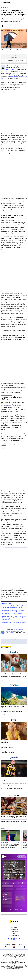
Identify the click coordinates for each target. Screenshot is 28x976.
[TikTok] (19, 939)
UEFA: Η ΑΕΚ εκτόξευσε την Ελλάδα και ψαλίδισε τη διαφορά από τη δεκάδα (12, 789)
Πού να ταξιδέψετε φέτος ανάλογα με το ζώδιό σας (12, 711)
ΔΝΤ (22, 642)
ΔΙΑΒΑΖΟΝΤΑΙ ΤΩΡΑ (6, 603)
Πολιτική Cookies (14, 931)
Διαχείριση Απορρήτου (14, 935)
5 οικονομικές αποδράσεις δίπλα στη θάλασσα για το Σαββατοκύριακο (12, 707)
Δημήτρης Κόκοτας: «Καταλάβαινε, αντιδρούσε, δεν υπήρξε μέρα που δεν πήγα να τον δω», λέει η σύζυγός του (14, 617)
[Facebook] (11, 939)
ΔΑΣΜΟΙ (17, 642)
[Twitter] (16, 939)
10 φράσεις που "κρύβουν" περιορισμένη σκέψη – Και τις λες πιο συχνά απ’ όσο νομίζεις (13, 752)
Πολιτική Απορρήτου (14, 929)
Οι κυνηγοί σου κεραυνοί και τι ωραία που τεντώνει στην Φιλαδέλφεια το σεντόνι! (13, 779)
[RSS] (8, 939)
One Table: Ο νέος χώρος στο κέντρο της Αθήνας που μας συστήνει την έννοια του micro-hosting (13, 817)
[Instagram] (14, 939)
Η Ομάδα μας (14, 933)
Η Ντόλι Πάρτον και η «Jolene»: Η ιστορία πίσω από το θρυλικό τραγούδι (13, 742)
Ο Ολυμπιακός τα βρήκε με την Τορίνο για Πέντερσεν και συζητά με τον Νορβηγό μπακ (13, 784)
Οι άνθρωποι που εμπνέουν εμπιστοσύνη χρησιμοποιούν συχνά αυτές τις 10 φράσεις (14, 747)
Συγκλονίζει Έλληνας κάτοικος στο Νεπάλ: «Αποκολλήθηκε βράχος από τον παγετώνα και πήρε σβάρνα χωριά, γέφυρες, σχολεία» (14, 611)
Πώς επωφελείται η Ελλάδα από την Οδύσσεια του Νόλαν (13, 676)
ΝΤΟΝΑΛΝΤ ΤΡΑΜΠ (9, 642)
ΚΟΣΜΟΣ (2, 6)
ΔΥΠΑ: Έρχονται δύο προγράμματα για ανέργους (11, 673)
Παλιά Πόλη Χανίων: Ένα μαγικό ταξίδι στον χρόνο (12, 714)
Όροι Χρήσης (14, 927)
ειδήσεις (12, 632)
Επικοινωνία (14, 925)
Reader (15, 629)
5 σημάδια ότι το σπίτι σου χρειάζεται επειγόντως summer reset (13, 822)
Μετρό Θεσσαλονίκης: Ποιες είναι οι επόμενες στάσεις (13, 680)
